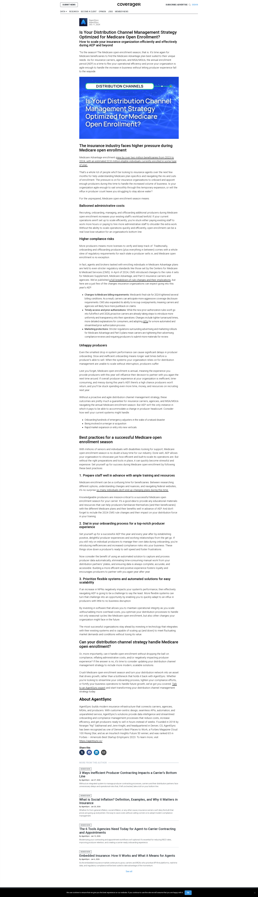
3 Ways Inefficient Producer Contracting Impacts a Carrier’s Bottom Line (128, 774)
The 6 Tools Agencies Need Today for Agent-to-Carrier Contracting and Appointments (127, 830)
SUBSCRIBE (171, 5)
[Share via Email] (104, 752)
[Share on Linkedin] (97, 752)
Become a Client (89, 11)
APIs (145, 321)
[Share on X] (82, 752)
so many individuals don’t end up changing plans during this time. (132, 490)
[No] (254, 892)
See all (129, 871)
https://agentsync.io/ (90, 740)
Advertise (182, 5)
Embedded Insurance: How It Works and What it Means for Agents (127, 856)
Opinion (102, 11)
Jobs (110, 11)
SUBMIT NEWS (69, 5)
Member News (121, 11)
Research (74, 11)
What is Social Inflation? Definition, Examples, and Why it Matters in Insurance (128, 801)
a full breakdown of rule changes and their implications (140, 279)
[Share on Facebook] (90, 752)
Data (62, 11)
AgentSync (94, 20)
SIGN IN (195, 5)
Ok (188, 893)
